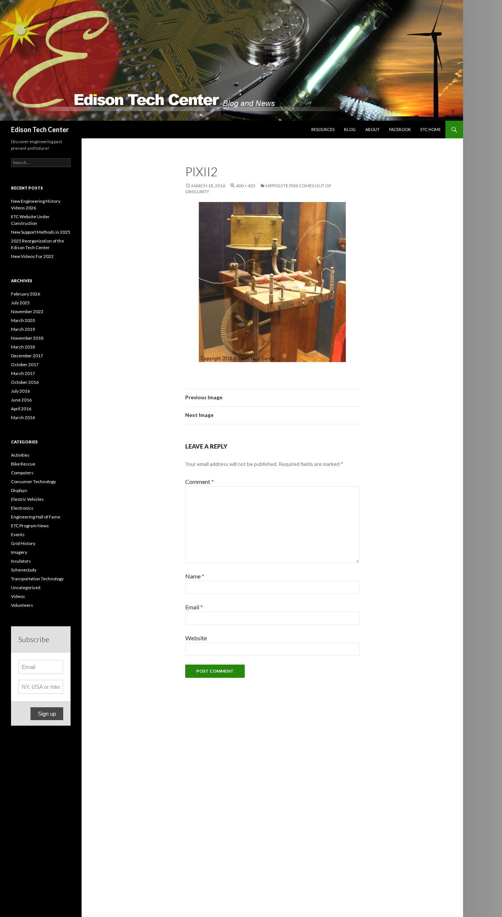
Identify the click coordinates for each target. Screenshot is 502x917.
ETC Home (430, 129)
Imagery (19, 552)
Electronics (22, 508)
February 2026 (25, 294)
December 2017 (27, 355)
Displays (19, 490)
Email (194, 606)
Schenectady (23, 570)
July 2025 (20, 302)
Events (18, 534)
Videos (18, 596)
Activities (20, 455)
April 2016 (21, 408)
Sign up (47, 714)
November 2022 (27, 311)
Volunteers (22, 605)
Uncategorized (25, 587)
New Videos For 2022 (32, 256)
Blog (350, 129)
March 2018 (23, 347)
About (372, 129)
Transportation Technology (37, 578)
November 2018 (27, 338)
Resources (322, 129)
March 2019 (23, 329)
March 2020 (23, 320)
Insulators (21, 561)
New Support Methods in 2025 (40, 232)
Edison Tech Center (40, 129)
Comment (199, 481)
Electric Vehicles (27, 499)
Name (194, 576)
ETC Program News (30, 525)
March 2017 (23, 373)
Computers (22, 472)
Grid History (23, 543)
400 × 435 (245, 185)
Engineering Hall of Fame (35, 517)
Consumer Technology (33, 481)
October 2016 (25, 382)
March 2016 (23, 417)
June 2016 (21, 400)
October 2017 (25, 364)
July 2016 (20, 391)
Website (196, 637)
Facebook (400, 129)
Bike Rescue (23, 464)
